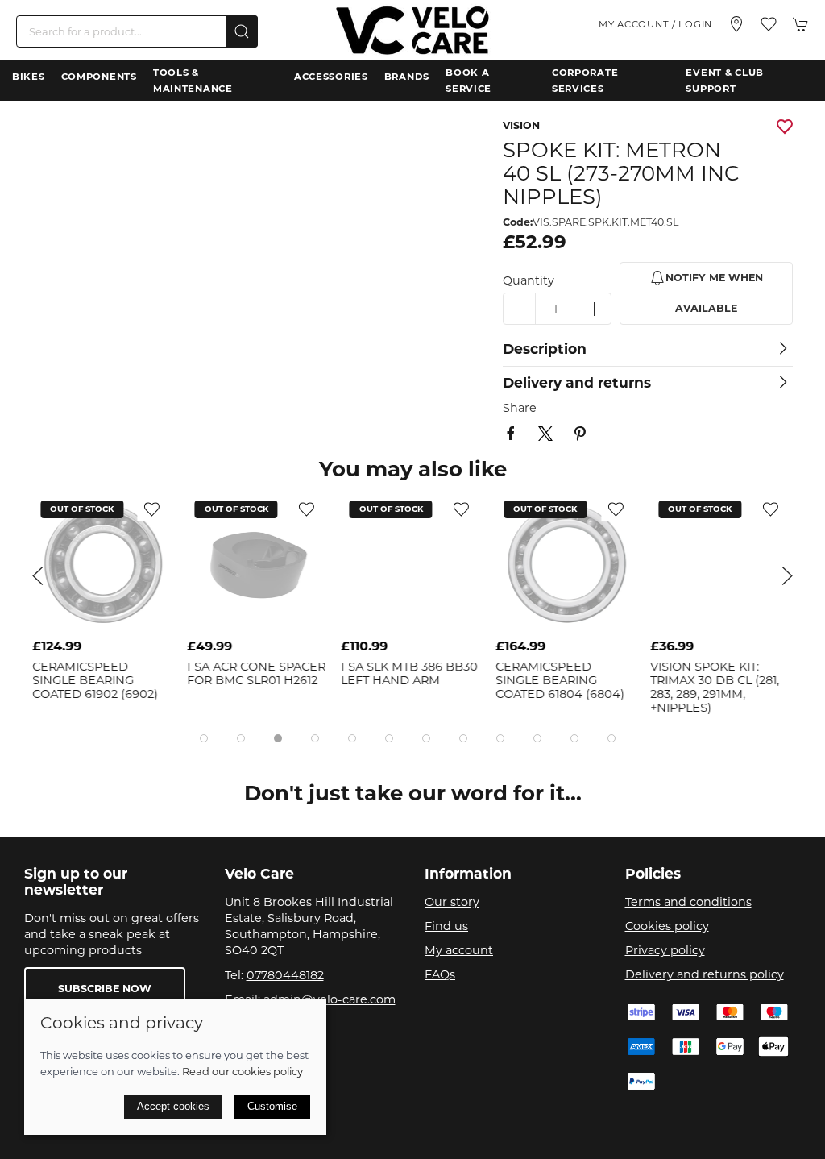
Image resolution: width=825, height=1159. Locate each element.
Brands (406, 76)
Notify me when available (714, 293)
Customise (272, 1106)
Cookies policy (667, 926)
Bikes (28, 76)
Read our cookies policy (242, 1071)
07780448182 (285, 975)
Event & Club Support (725, 80)
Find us (446, 926)
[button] (769, 24)
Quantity (528, 280)
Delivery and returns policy (704, 974)
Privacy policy (665, 950)
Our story (452, 902)
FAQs (440, 974)
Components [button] (99, 76)
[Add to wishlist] (155, 508)
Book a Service (468, 80)
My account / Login (655, 24)
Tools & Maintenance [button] (193, 80)
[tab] (204, 738)
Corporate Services (585, 80)
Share (520, 408)
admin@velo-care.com (329, 999)
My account (459, 950)
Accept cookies (173, 1106)
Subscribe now (104, 988)
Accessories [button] (331, 76)
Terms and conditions (688, 902)
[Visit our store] (736, 24)
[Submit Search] (242, 31)
